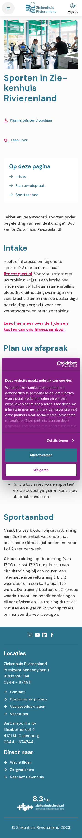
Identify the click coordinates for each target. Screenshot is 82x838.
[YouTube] (37, 635)
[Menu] (8, 8)
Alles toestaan (41, 455)
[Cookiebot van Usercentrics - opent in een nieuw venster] (58, 364)
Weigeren (41, 470)
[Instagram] (30, 635)
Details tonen (57, 440)
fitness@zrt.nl (18, 274)
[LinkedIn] (44, 635)
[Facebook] (52, 635)
